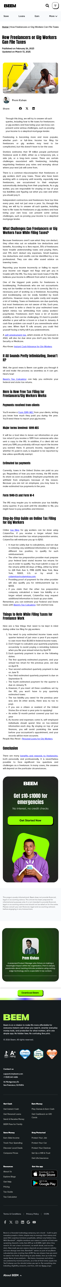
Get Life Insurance (40, 1158)
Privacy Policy (32, 1214)
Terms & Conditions (12, 1214)
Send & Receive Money (13, 1119)
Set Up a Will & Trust (41, 1153)
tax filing (14, 530)
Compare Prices (10, 1153)
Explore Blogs (9, 1177)
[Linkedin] (22, 1222)
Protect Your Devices (41, 1148)
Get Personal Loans (12, 1114)
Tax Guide (8, 1192)
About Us (7, 1172)
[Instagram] (16, 1222)
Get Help (7, 1182)
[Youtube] (34, 1222)
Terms (44, 1266)
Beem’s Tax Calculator (15, 379)
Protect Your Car (39, 1143)
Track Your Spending (12, 1143)
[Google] (28, 1222)
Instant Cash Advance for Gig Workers (33, 347)
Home (5, 27)
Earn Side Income (11, 1138)
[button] (47, 5)
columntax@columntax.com (22, 577)
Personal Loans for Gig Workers (37, 739)
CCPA (46, 1214)
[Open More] (56, 16)
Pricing (6, 1187)
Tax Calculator (10, 1197)
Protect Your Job (39, 1138)
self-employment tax (15, 335)
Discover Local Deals (12, 1148)
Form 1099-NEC (26, 412)
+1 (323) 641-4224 (10, 1077)
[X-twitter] (11, 1222)
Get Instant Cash (11, 1109)
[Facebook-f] (5, 1222)
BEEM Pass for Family (12, 1124)
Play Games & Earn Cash (43, 1109)
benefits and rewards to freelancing (39, 756)
